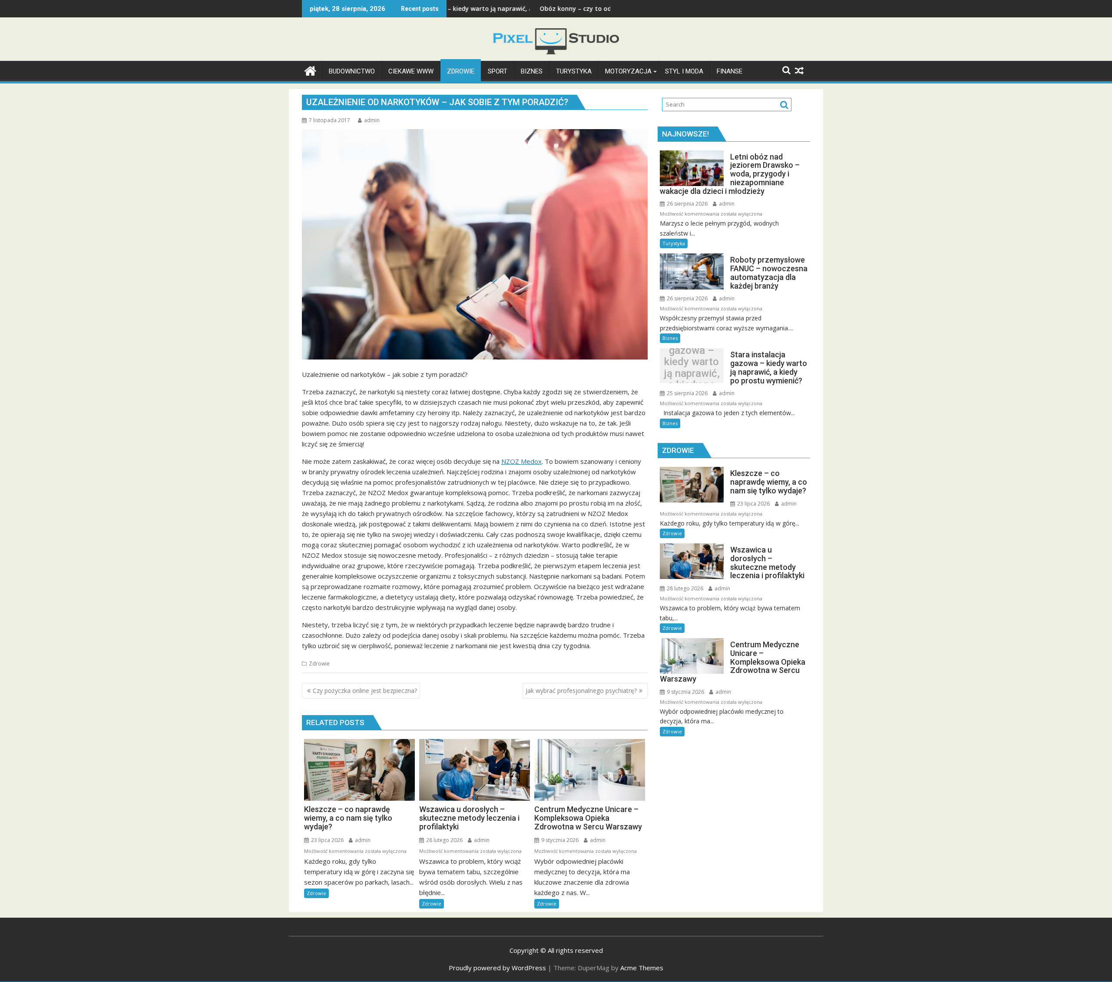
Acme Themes (641, 967)
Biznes (670, 338)
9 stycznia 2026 (559, 840)
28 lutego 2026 (444, 840)
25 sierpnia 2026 (686, 393)
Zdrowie (319, 663)
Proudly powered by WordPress (497, 967)
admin (372, 120)
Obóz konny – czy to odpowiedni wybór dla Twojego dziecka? (573, 8)
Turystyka (673, 243)
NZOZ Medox (521, 461)
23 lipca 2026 (327, 840)
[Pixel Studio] (310, 70)
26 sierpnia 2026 (686, 203)
